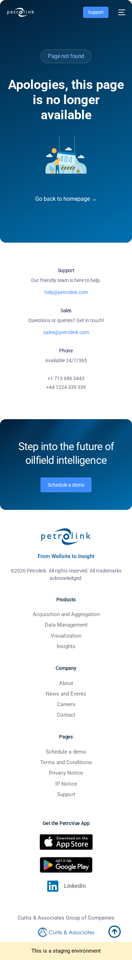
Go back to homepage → (66, 199)
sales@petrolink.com (66, 332)
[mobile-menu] (120, 12)
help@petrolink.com (66, 292)
